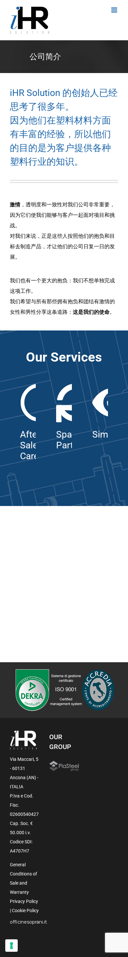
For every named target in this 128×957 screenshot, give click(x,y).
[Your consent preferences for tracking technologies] (11, 945)
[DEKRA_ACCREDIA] (64, 671)
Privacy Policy (24, 901)
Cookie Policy (25, 910)
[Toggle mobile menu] (114, 10)
